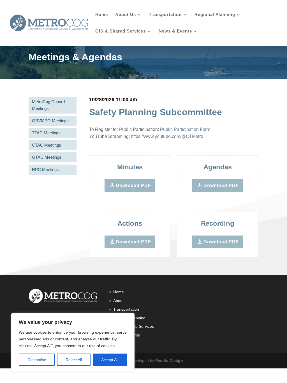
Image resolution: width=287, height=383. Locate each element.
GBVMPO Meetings (50, 120)
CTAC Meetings (46, 145)
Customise (36, 359)
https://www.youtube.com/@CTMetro (167, 136)
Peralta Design (169, 360)
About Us (125, 15)
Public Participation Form (185, 129)
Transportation (165, 15)
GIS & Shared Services (120, 31)
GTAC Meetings (46, 157)
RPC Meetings (45, 169)
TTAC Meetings (46, 132)
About (118, 300)
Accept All (109, 359)
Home (101, 15)
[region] (73, 342)
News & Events (175, 31)
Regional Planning (215, 15)
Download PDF (133, 185)
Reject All (74, 359)
